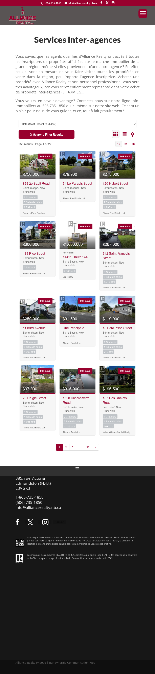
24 (126, 144)
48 (133, 144)
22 (88, 447)
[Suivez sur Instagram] (45, 522)
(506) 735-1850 (29, 502)
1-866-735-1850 (52, 3)
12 (118, 144)
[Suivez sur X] (30, 522)
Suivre (60, 522)
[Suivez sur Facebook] (17, 522)
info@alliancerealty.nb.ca (38, 507)
